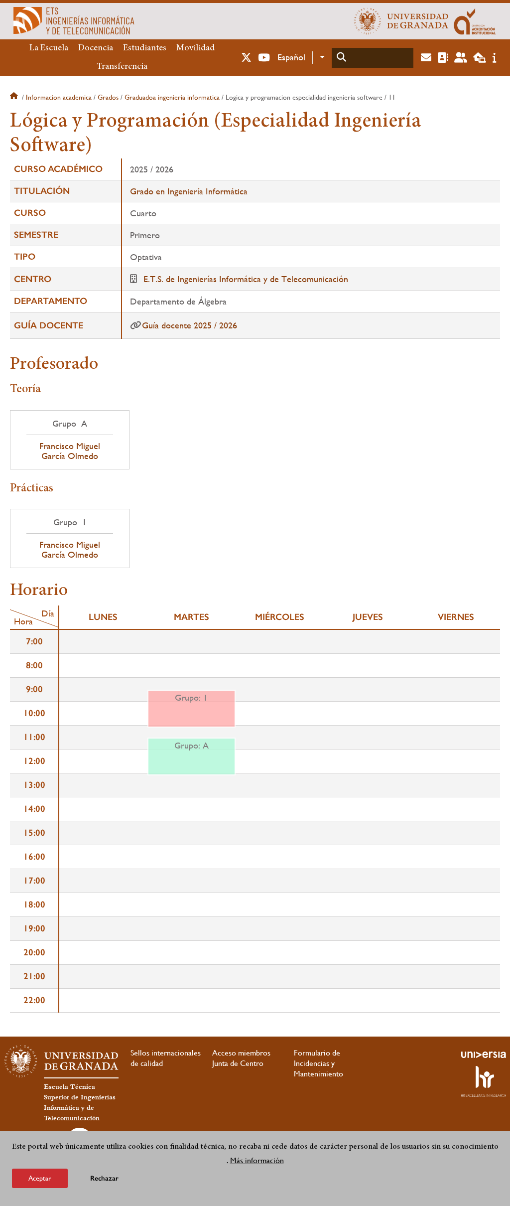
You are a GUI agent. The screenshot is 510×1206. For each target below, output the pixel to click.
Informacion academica (59, 97)
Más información (257, 1160)
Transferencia (122, 66)
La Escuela (48, 48)
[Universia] (483, 1054)
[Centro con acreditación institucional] (475, 20)
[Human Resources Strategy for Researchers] (483, 1081)
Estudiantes (144, 48)
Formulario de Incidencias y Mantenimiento (318, 1063)
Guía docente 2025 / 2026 (189, 325)
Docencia (95, 48)
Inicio (15, 97)
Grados (108, 97)
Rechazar (104, 1178)
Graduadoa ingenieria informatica (172, 97)
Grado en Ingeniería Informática (189, 191)
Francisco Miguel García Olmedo (69, 451)
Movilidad (195, 48)
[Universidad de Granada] (401, 20)
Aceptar (39, 1178)
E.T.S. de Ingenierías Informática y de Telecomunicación (245, 279)
